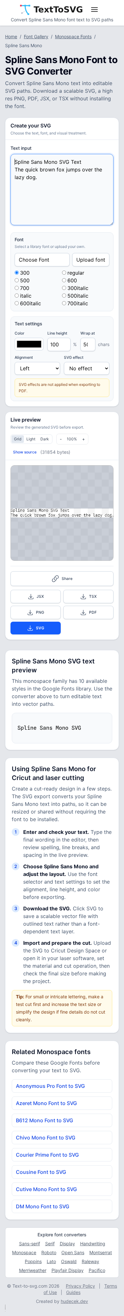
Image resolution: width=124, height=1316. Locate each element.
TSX (93, 596)
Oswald (69, 1261)
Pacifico (97, 1270)
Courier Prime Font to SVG (47, 1155)
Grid (17, 439)
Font (19, 239)
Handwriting (92, 1243)
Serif (50, 1243)
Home (11, 36)
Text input (20, 148)
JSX (40, 596)
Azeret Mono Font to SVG (46, 1103)
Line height (57, 333)
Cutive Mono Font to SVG (46, 1189)
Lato (51, 1261)
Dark (44, 439)
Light (30, 439)
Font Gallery (36, 36)
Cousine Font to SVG (41, 1172)
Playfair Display (68, 1270)
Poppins (33, 1261)
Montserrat (100, 1252)
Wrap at (87, 333)
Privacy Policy (80, 1286)
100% (72, 439)
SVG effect (73, 357)
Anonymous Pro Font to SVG (50, 1086)
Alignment (24, 357)
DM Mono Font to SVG (42, 1206)
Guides (73, 1292)
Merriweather (32, 1270)
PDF (93, 612)
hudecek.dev (74, 1301)
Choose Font (34, 260)
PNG (40, 612)
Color (19, 333)
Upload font (90, 260)
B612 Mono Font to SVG (44, 1120)
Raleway (90, 1261)
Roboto (48, 1252)
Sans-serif (29, 1243)
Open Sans (72, 1252)
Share (67, 578)
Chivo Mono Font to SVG (45, 1137)
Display (67, 1243)
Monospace (24, 1252)
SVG (40, 627)
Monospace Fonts (73, 36)
